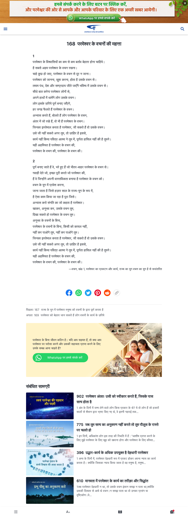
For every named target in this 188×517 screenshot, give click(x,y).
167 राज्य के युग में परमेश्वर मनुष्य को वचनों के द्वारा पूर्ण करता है (69, 309)
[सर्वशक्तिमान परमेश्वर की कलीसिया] (94, 28)
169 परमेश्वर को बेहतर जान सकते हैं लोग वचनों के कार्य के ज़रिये (69, 315)
